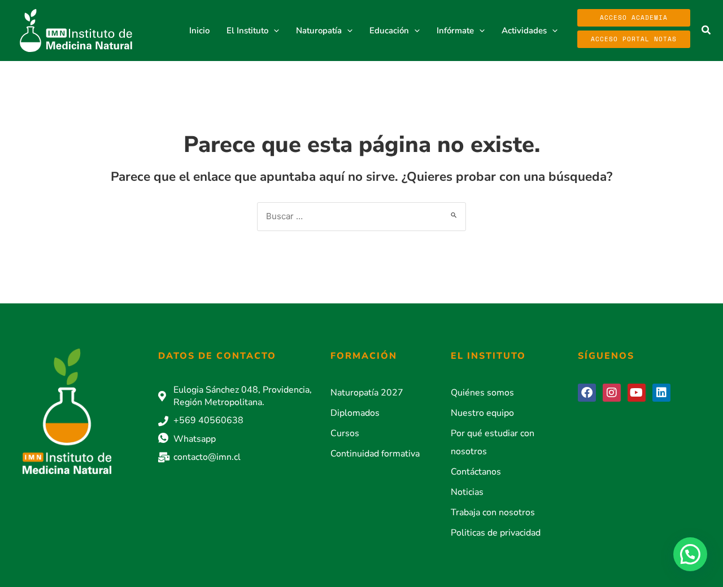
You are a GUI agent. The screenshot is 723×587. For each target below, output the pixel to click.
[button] (273, 30)
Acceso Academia (634, 17)
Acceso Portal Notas (634, 39)
